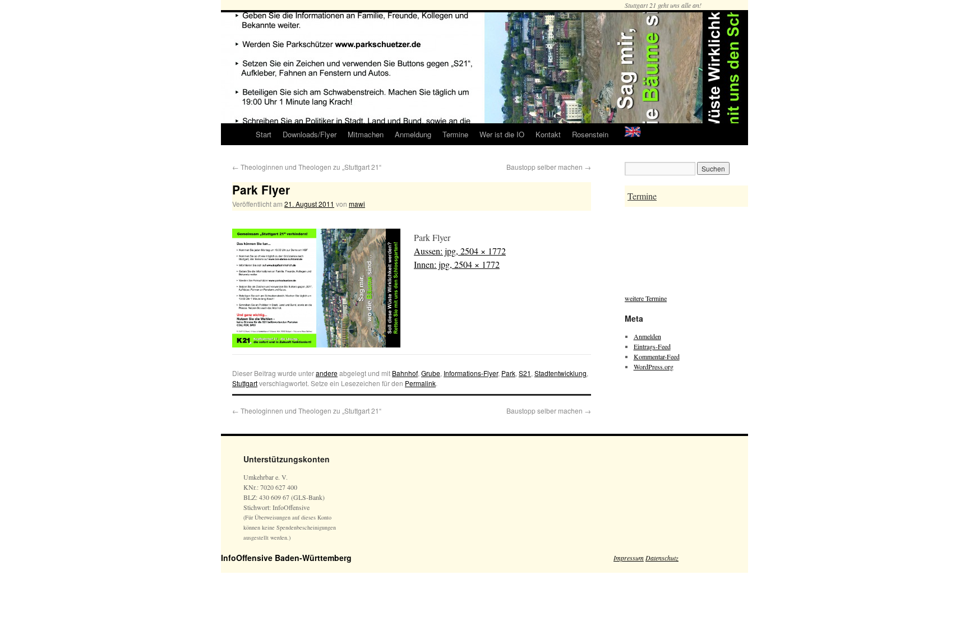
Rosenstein (590, 134)
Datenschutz (662, 557)
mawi (357, 203)
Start (263, 134)
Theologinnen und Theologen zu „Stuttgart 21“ (306, 166)
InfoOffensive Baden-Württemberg (286, 557)
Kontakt (548, 134)
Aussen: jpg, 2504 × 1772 (460, 251)
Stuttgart (244, 383)
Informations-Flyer (471, 373)
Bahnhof (405, 373)
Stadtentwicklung (560, 373)
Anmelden (647, 336)
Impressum (628, 557)
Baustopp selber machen (548, 166)
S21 (525, 373)
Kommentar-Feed (657, 356)
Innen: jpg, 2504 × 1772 (457, 264)
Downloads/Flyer (309, 134)
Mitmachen (366, 134)
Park (508, 373)
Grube (430, 373)
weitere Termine (646, 298)
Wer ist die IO (501, 134)
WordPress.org (653, 366)
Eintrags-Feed (652, 346)
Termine (455, 134)
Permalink (420, 383)
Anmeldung (413, 134)
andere (327, 373)
